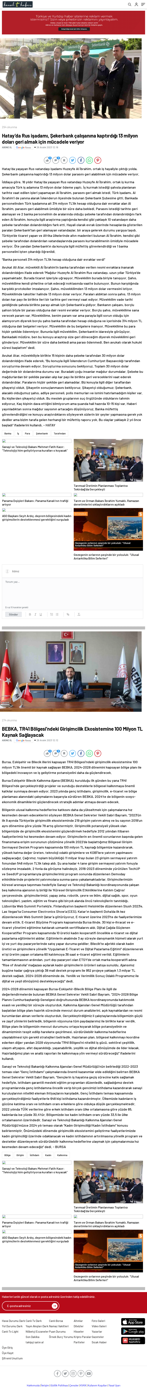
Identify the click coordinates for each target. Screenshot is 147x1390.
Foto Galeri (98, 1320)
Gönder (13, 614)
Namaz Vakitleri (59, 1326)
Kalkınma (62, 1155)
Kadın (48, 1155)
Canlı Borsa (56, 1320)
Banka (7, 433)
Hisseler (79, 1331)
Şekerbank (42, 433)
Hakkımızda (33, 1385)
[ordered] (51, 614)
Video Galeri (99, 1326)
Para (27, 433)
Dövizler (79, 1326)
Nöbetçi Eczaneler (37, 1331)
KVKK (83, 1385)
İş (18, 433)
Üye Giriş (7, 1347)
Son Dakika (32, 1337)
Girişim (20, 1155)
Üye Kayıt (8, 1353)
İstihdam (34, 1155)
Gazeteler (98, 1337)
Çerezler (74, 1385)
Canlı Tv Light (10, 1331)
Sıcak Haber (99, 1342)
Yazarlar (97, 1331)
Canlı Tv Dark (34, 1320)
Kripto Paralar (82, 1337)
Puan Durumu (57, 1331)
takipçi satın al (35, 1342)
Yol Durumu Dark (12, 1326)
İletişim (45, 1385)
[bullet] (57, 614)
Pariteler (79, 1342)
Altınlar (78, 1320)
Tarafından (60, 433)
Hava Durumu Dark (13, 1320)
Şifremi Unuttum (12, 1358)
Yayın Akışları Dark (37, 1326)
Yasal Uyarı (114, 1385)
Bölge (7, 1155)
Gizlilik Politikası (59, 1385)
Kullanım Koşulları (97, 1385)
